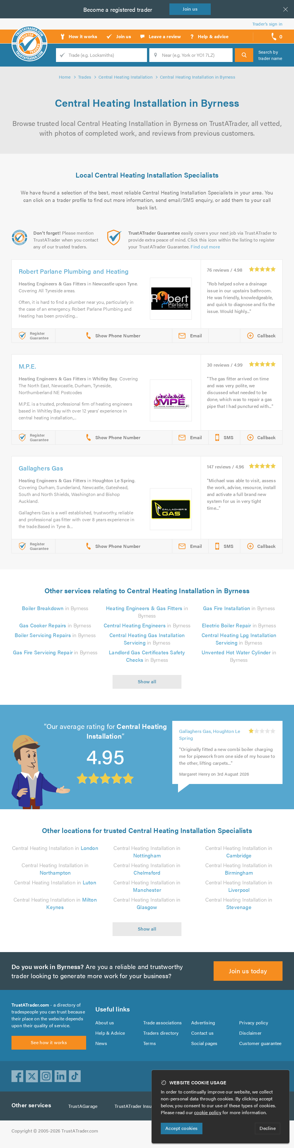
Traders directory (161, 1033)
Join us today (248, 970)
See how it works (49, 1042)
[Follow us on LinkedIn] (61, 1076)
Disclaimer (250, 1033)
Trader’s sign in (267, 24)
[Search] (244, 55)
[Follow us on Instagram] (46, 1076)
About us (104, 1022)
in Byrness (55, 608)
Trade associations (162, 1022)
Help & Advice (110, 1033)
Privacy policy (253, 1022)
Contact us (202, 1033)
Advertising (203, 1022)
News (101, 1043)
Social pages (204, 1043)
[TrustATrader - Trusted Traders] (29, 34)
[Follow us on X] (32, 1076)
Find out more (205, 246)
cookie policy (207, 1112)
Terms (149, 1043)
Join (190, 8)
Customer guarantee (260, 1043)
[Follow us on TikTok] (75, 1076)
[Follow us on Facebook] (17, 1076)
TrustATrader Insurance (139, 1106)
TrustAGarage (82, 1106)
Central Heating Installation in (55, 847)
